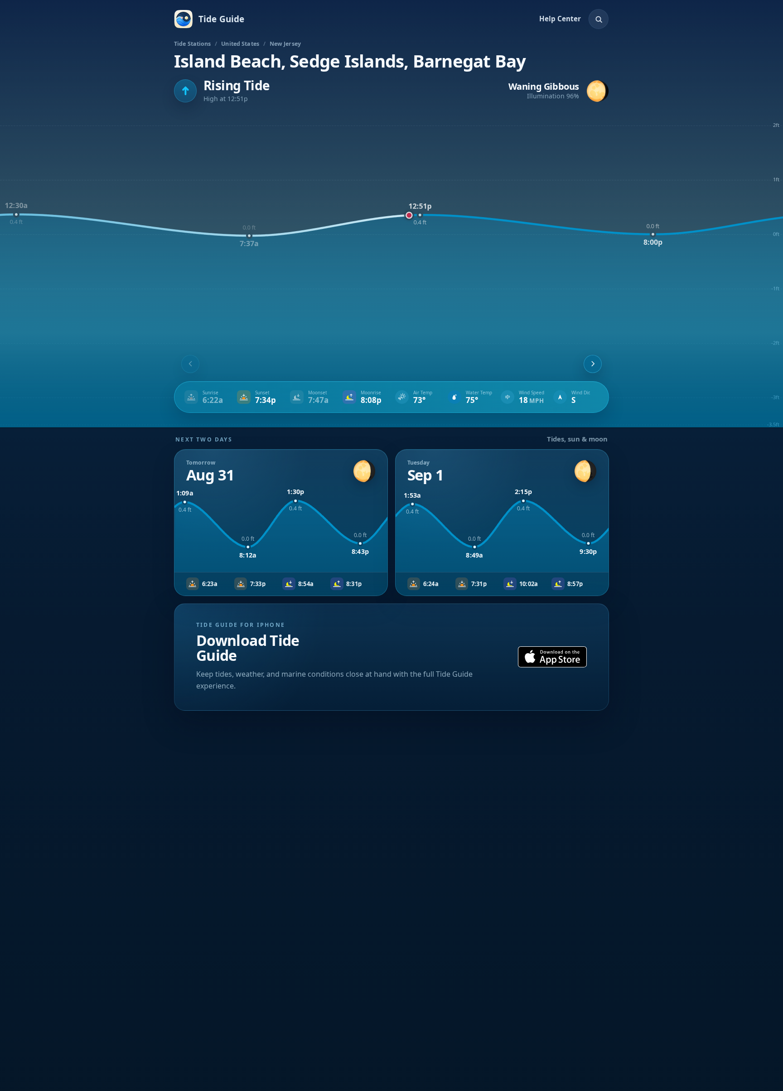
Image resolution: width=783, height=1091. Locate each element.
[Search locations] (598, 19)
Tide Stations (192, 44)
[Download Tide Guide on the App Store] (552, 657)
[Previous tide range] (190, 364)
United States (240, 44)
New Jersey (285, 44)
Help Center (560, 18)
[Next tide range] (593, 364)
